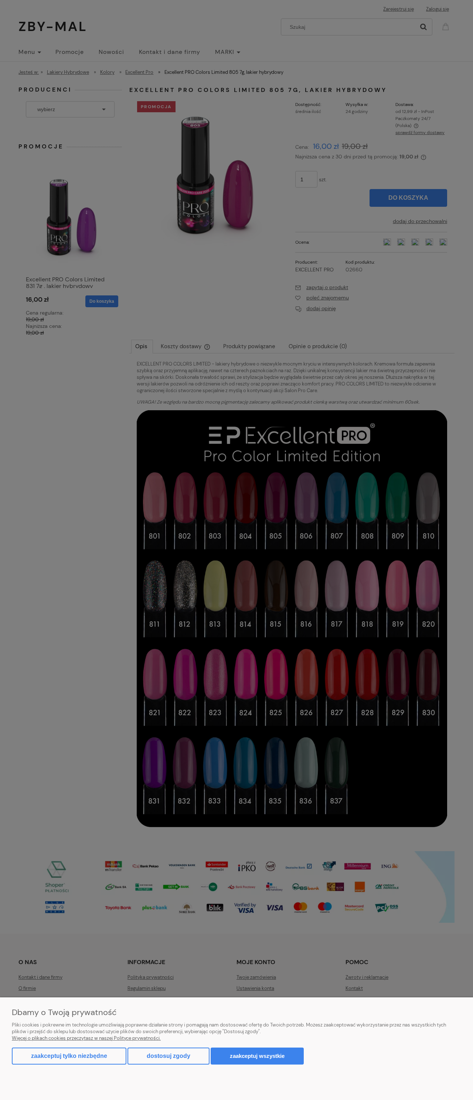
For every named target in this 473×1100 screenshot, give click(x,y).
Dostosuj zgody (168, 1056)
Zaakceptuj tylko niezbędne (69, 1056)
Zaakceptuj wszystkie (257, 1056)
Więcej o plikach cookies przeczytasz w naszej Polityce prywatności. (86, 1038)
